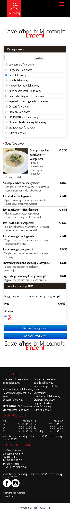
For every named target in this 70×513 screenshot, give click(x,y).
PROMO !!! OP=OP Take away (23, 117)
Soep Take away (17, 75)
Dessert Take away (19, 106)
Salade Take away (18, 80)
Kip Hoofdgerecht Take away (24, 85)
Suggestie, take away (20, 69)
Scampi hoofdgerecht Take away (26, 96)
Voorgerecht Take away (21, 64)
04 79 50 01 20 (15, 463)
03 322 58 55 (14, 460)
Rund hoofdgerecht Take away (25, 90)
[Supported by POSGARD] (35, 509)
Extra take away (17, 132)
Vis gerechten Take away (22, 127)
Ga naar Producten (35, 336)
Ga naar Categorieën (35, 328)
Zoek (39, 57)
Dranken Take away (19, 111)
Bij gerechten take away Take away (27, 122)
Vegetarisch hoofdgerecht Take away (28, 101)
